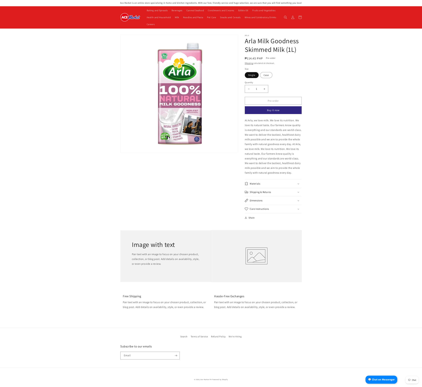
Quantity (249, 82)
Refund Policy (218, 336)
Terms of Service (199, 336)
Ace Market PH (206, 379)
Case (266, 75)
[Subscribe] (176, 355)
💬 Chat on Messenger (381, 379)
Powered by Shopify (220, 379)
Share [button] (252, 217)
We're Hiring (235, 336)
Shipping (249, 63)
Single (251, 75)
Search (184, 336)
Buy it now (273, 110)
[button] (285, 17)
